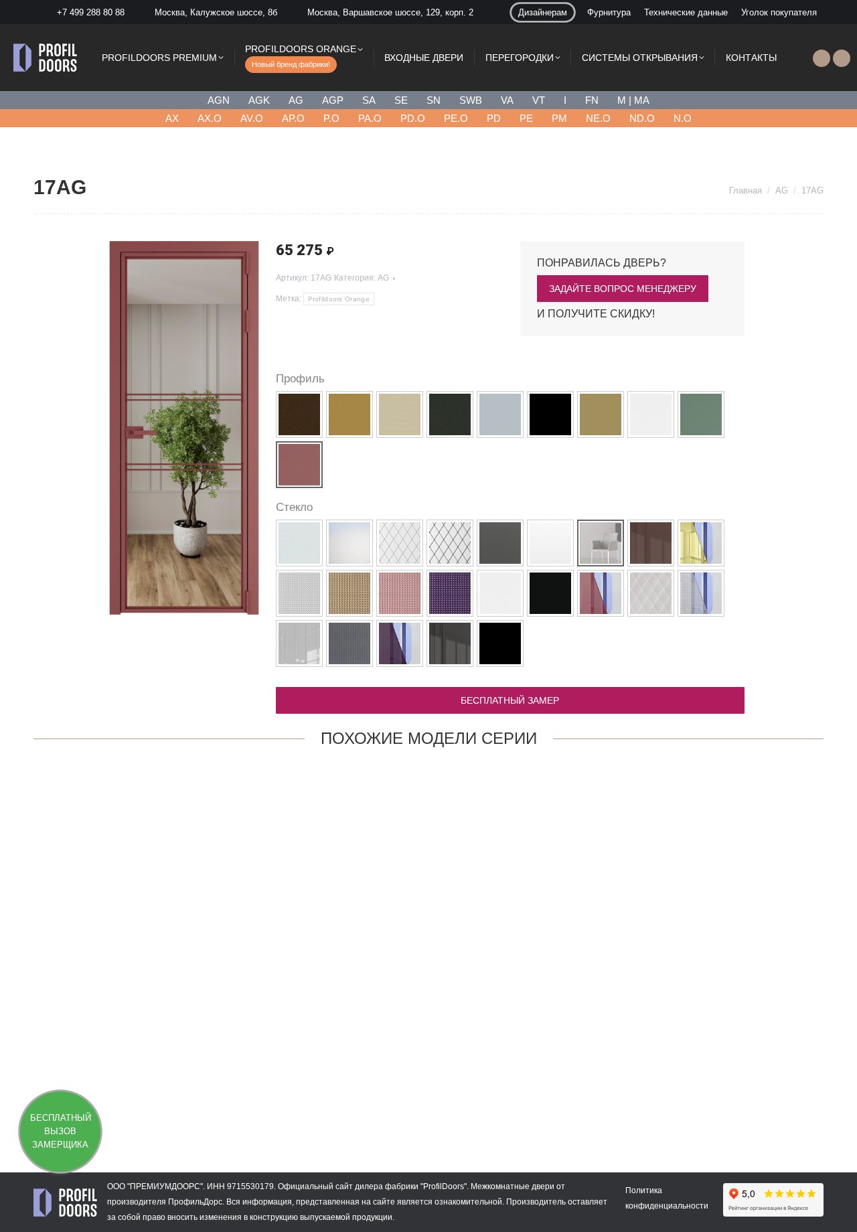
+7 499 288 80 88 (91, 12)
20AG (590, 1092)
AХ (172, 118)
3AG (428, 1092)
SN (433, 100)
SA (369, 100)
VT (538, 100)
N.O (683, 118)
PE (526, 118)
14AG (751, 1092)
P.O (331, 118)
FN (592, 100)
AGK (259, 100)
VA (507, 100)
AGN (219, 100)
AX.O (210, 118)
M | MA (633, 100)
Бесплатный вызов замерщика (60, 1131)
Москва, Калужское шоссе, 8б (216, 12)
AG (296, 100)
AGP (332, 100)
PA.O (370, 118)
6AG (267, 1093)
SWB (470, 100)
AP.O (293, 118)
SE (401, 100)
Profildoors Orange (339, 299)
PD (494, 118)
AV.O (251, 118)
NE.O (598, 118)
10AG (105, 1093)
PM (559, 118)
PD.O (412, 118)
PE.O (456, 118)
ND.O (642, 118)
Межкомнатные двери (512, 1186)
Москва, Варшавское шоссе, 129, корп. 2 (390, 12)
